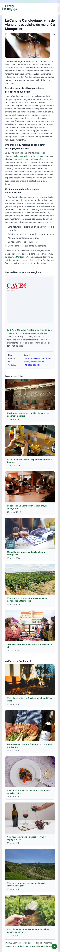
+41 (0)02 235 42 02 (33, 365)
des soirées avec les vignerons (28, 171)
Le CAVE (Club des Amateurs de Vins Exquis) (29, 330)
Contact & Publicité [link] (13, 946)
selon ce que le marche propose (28, 156)
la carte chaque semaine (43, 121)
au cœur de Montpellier (15, 257)
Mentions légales (45, 946)
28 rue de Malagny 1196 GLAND (37, 358)
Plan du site (29, 946)
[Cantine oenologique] (9, 8)
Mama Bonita (44, 133)
